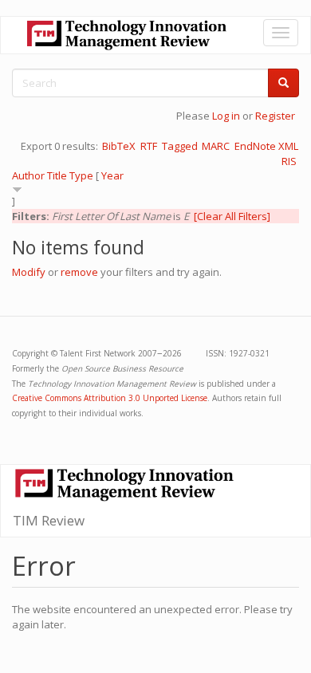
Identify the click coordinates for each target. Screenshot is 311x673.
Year (112, 175)
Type (81, 175)
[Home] (127, 35)
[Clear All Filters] (232, 216)
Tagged (180, 146)
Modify (28, 272)
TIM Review (49, 520)
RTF (148, 146)
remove (79, 272)
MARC (216, 146)
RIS (289, 161)
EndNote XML (266, 146)
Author (28, 175)
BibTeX (119, 146)
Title (57, 175)
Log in (226, 115)
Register (275, 115)
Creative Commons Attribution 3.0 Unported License (109, 397)
